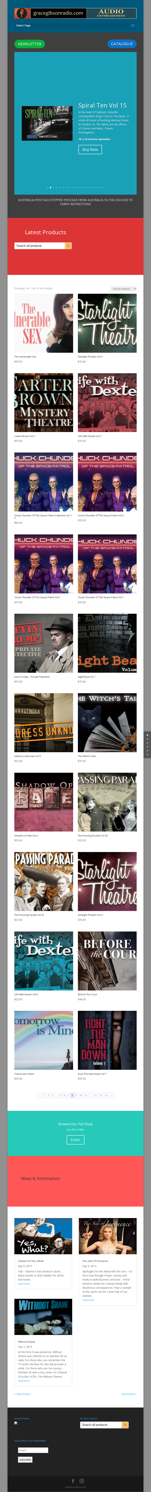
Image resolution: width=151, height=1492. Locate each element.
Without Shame (26, 1341)
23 (106, 1095)
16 (94, 187)
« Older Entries (22, 1394)
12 (81, 187)
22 (100, 1095)
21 (95, 1095)
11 (78, 187)
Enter (75, 1139)
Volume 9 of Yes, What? (31, 1261)
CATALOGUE (122, 43)
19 (103, 187)
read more (24, 1283)
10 (75, 187)
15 (91, 187)
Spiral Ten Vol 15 (102, 105)
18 (100, 187)
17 (97, 187)
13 (85, 187)
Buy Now (90, 149)
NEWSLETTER (29, 43)
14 (88, 187)
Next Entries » (129, 1394)
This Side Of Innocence (95, 1261)
